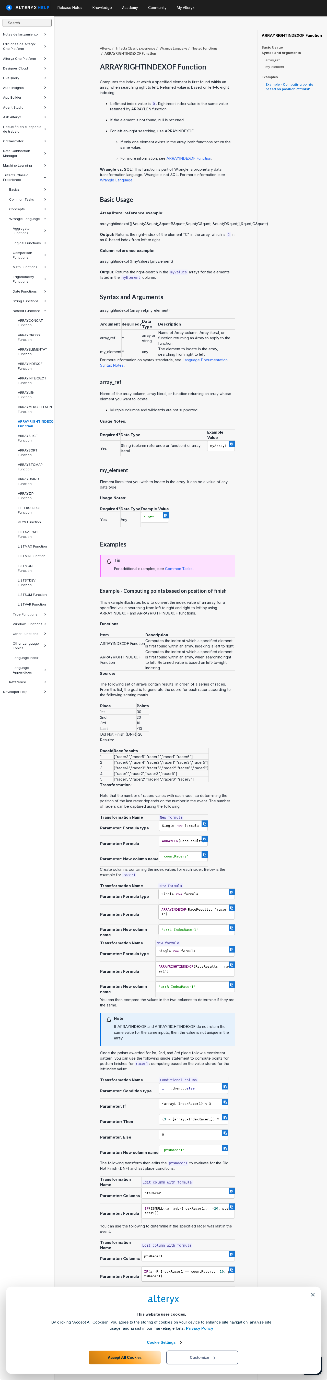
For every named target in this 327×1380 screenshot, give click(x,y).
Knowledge (102, 7)
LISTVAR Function (32, 604)
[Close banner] (313, 1294)
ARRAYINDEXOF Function (30, 366)
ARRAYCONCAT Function (30, 322)
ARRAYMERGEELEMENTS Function (34, 409)
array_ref (272, 60)
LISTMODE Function (26, 568)
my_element (274, 67)
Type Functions (25, 614)
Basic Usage (272, 47)
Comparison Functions (22, 255)
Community (157, 7)
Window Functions (27, 624)
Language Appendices (22, 670)
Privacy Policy (199, 1328)
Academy (130, 7)
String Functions (26, 301)
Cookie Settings (161, 1342)
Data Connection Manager (16, 153)
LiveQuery (11, 78)
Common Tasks (21, 199)
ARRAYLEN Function (26, 394)
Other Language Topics (26, 645)
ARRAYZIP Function (26, 495)
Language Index (26, 658)
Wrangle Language (24, 219)
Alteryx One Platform (19, 58)
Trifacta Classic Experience (15, 177)
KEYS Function (29, 522)
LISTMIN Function (31, 556)
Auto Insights (13, 88)
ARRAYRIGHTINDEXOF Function (34, 423)
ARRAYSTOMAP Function (30, 466)
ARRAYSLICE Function (28, 438)
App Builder (12, 97)
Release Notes (69, 7)
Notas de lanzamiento (20, 34)
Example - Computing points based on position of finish (289, 86)
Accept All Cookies (125, 1357)
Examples (270, 77)
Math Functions (25, 267)
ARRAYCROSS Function (29, 337)
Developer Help (15, 692)
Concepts (17, 209)
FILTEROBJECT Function (29, 510)
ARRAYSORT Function (28, 452)
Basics (14, 189)
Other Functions (25, 634)
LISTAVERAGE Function (28, 534)
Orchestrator (13, 141)
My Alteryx (186, 7)
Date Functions (25, 291)
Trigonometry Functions (23, 279)
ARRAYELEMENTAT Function (32, 351)
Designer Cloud (15, 68)
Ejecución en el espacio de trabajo (22, 129)
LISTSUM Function (32, 595)
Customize (199, 1357)
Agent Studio (13, 107)
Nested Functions (27, 311)
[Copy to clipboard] (232, 444)
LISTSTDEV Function (27, 582)
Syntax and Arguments (281, 53)
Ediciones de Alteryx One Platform (19, 46)
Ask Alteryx (12, 117)
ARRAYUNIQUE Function (29, 481)
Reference (17, 682)
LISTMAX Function (32, 546)
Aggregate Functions (21, 230)
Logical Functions (27, 243)
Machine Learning (17, 165)
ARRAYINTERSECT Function (32, 380)
